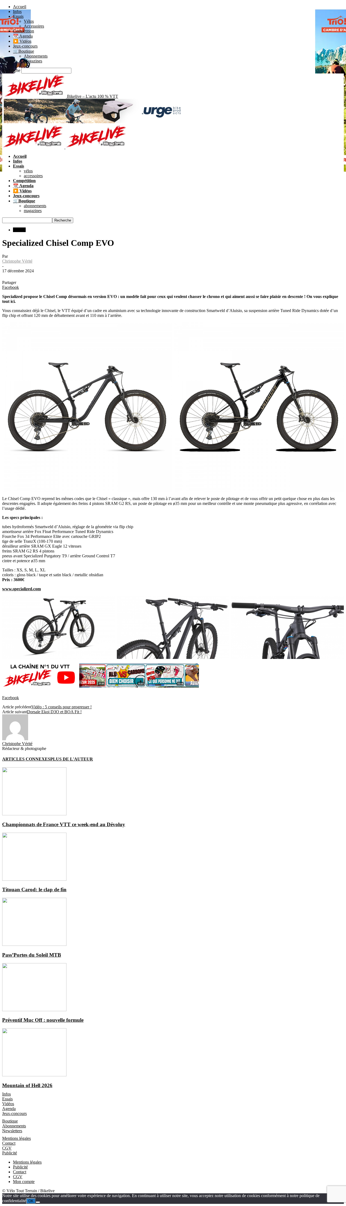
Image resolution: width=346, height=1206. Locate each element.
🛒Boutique (23, 51)
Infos (17, 11)
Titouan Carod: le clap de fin (34, 889)
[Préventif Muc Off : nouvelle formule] (34, 1009)
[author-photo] (15, 738)
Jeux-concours (25, 46)
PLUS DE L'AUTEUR (71, 759)
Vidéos (8, 1103)
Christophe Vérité (17, 261)
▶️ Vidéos (22, 41)
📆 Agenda (23, 36)
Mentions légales (16, 1138)
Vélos (29, 21)
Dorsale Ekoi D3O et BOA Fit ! (54, 711)
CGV (7, 1148)
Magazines (33, 61)
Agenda (9, 1108)
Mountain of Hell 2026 (27, 1085)
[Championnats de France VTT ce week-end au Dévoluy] (34, 814)
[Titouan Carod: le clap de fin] (34, 879)
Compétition (23, 31)
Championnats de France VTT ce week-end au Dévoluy (63, 824)
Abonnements (36, 56)
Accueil (19, 6)
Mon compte (24, 1181)
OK (31, 1201)
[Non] (38, 1202)
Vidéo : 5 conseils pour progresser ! (61, 707)
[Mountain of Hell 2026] (34, 1075)
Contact (8, 1143)
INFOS (19, 229)
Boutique (10, 1121)
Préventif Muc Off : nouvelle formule (43, 1020)
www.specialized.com (21, 589)
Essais (18, 16)
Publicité (9, 1153)
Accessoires (34, 26)
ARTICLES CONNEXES (26, 759)
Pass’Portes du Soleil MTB (31, 955)
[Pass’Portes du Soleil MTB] (34, 944)
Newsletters (12, 1130)
